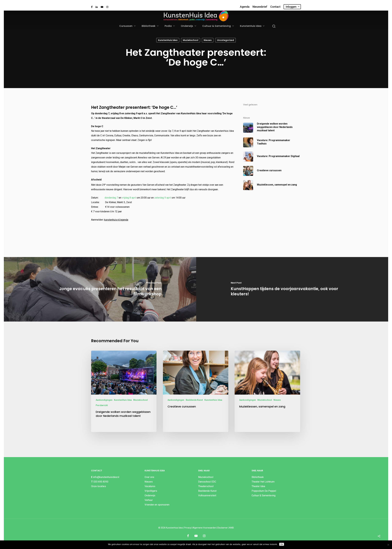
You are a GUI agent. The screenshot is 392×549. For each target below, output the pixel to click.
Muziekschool (190, 40)
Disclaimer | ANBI (226, 527)
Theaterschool (205, 486)
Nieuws (208, 40)
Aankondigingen (104, 400)
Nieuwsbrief (260, 6)
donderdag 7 (111, 197)
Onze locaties (98, 486)
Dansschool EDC (207, 481)
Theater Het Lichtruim (263, 481)
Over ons (149, 477)
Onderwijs (187, 26)
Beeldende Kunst (194, 400)
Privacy (187, 527)
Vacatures (150, 486)
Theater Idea (258, 486)
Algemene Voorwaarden (204, 527)
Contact (275, 6)
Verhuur (149, 500)
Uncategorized (225, 40)
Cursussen (125, 26)
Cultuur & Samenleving (216, 26)
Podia (168, 26)
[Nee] (388, 544)
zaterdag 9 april (162, 197)
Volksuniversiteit (207, 495)
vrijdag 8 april (129, 197)
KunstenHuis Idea (250, 26)
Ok (281, 544)
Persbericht (102, 405)
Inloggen (291, 6)
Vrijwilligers (151, 490)
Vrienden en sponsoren (157, 504)
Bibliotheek (148, 26)
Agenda (244, 6)
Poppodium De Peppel (264, 490)
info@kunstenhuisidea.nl (106, 477)
